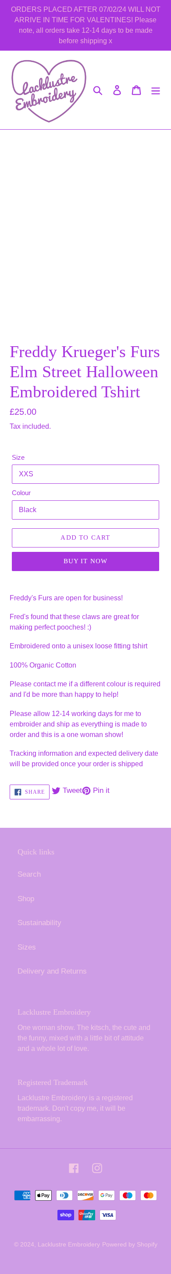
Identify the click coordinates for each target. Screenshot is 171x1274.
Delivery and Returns (52, 971)
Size (18, 457)
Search (29, 874)
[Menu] (155, 90)
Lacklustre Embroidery (69, 1244)
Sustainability (39, 923)
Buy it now (86, 561)
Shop (26, 899)
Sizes (27, 947)
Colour (21, 492)
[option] (43, 317)
